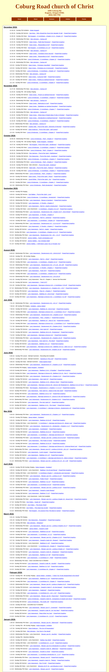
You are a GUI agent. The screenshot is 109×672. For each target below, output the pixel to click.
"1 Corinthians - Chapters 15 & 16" (48, 209)
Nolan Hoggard (34, 30)
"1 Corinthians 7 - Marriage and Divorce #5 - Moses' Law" (55, 423)
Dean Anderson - (43, 129)
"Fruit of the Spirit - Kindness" (47, 165)
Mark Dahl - (41, 168)
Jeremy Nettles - (40, 238)
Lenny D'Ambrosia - (42, 59)
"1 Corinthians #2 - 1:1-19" (46, 643)
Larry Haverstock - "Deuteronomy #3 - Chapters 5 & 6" (45, 399)
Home (19, 19)
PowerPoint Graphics (70, 33)
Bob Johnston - (39, 39)
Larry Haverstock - (41, 200)
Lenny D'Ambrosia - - (41, 132)
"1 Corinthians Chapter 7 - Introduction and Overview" (54, 473)
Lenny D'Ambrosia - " (41, 173)
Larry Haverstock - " (43, 303)
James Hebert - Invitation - (57, 575)
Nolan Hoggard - (45, 141)
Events (84, 19)
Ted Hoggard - (45, 36)
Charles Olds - (45, 126)
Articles (68, 19)
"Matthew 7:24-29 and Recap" (48, 470)
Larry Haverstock (44, 610)
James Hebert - (36, 417)
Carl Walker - (40, 194)
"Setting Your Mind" (45, 640)
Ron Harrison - (43, 153)
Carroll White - (40, 179)
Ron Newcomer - (43, 156)
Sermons (51, 19)
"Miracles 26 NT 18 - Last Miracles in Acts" (50, 666)
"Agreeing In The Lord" (46, 359)
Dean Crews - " (43, 106)
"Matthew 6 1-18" (45, 543)
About (35, 19)
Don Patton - (34, 502)
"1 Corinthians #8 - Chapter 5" (47, 546)
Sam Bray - (46, 33)
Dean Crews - (40, 42)
